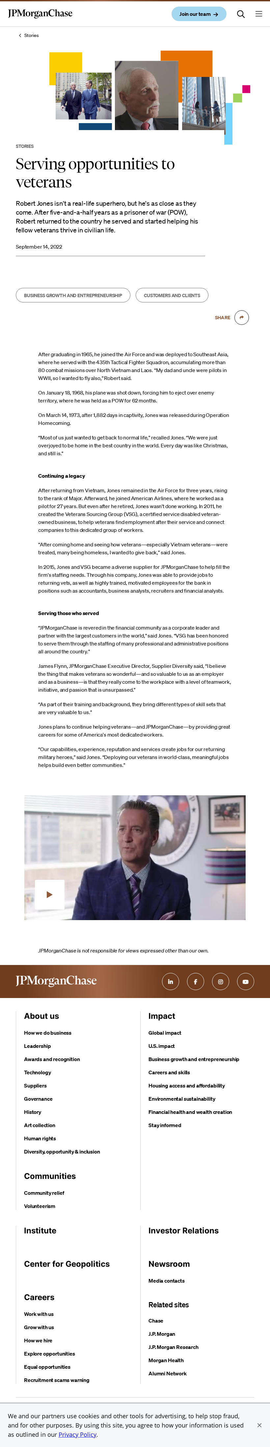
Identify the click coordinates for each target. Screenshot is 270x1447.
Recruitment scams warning (57, 1380)
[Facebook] (195, 981)
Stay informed (164, 1125)
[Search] (241, 14)
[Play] (50, 895)
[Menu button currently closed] (259, 14)
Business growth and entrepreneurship (193, 1059)
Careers (39, 1297)
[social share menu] (241, 317)
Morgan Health (166, 1360)
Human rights (40, 1138)
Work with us (39, 1314)
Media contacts (166, 1280)
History (32, 1112)
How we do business (47, 1032)
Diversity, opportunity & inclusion (62, 1151)
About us (41, 1016)
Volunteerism (39, 1206)
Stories (31, 35)
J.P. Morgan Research (173, 1347)
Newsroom (169, 1264)
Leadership (37, 1046)
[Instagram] (220, 981)
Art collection (39, 1125)
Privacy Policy (77, 1434)
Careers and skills (169, 1072)
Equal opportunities (47, 1366)
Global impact (164, 1032)
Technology (37, 1072)
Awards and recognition (52, 1059)
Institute (40, 1230)
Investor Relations (183, 1230)
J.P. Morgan (161, 1333)
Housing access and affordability (186, 1085)
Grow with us (39, 1327)
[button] (259, 1425)
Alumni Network (167, 1373)
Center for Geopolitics (67, 1264)
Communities (50, 1176)
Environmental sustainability (181, 1098)
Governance (38, 1098)
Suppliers (35, 1085)
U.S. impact (161, 1046)
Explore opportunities (49, 1353)
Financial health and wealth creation (190, 1112)
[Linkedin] (170, 981)
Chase (155, 1320)
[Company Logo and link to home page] (40, 19)
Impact (161, 1016)
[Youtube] (245, 981)
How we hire (38, 1340)
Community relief (44, 1192)
